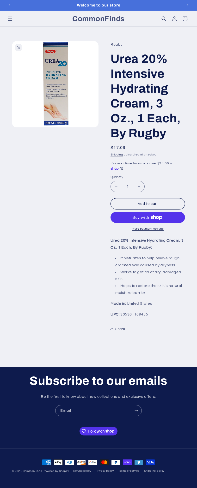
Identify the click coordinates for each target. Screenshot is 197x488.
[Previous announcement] (9, 5)
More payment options (148, 228)
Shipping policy (154, 471)
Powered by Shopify (56, 471)
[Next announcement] (187, 5)
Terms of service (129, 471)
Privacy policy (105, 471)
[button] (10, 18)
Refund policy (82, 471)
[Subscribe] (136, 410)
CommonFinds (32, 471)
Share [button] (120, 329)
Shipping (117, 154)
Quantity (117, 177)
